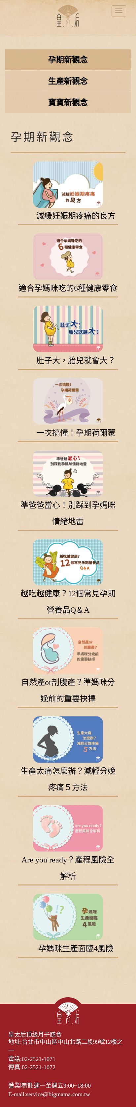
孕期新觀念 (68, 60)
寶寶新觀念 (68, 102)
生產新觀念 (68, 81)
